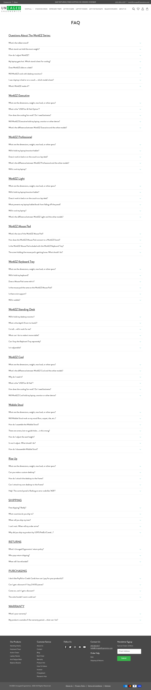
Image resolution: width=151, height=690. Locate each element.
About (16, 2)
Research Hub (42, 676)
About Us (40, 646)
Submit (123, 658)
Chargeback (41, 673)
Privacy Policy (80, 686)
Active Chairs (14, 653)
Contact (39, 649)
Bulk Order (40, 656)
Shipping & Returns (97, 660)
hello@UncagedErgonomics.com (138, 2)
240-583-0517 (120, 2)
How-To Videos (42, 666)
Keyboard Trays (15, 649)
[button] (133, 9)
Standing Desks (15, 646)
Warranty (40, 659)
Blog (38, 653)
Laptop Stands (15, 656)
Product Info (41, 663)
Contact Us (7, 2)
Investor (39, 670)
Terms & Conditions (95, 686)
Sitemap (108, 686)
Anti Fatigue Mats (16, 659)
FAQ (91, 657)
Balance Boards (15, 663)
